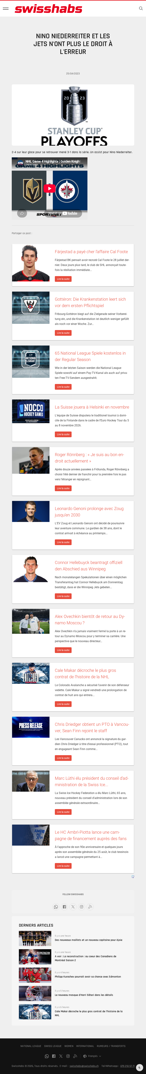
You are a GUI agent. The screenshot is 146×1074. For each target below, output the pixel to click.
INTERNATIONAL (85, 1046)
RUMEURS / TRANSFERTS (111, 1046)
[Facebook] (64, 906)
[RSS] (90, 906)
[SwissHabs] (48, 8)
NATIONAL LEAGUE (30, 1046)
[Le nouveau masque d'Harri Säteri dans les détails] (35, 993)
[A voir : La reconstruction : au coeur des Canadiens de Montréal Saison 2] (35, 957)
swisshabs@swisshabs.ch (84, 1066)
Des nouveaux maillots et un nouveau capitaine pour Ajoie (88, 940)
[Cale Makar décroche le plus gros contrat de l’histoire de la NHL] (35, 1012)
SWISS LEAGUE (53, 1046)
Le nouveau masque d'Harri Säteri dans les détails (84, 995)
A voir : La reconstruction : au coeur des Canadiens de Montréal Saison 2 (85, 958)
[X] (73, 906)
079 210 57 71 (127, 1066)
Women (68, 1046)
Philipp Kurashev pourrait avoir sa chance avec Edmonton (88, 977)
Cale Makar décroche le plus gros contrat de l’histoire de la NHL (88, 1013)
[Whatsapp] (55, 906)
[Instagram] (81, 906)
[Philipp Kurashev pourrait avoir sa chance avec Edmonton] (35, 975)
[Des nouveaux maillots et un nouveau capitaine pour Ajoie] (35, 938)
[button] (6, 8)
